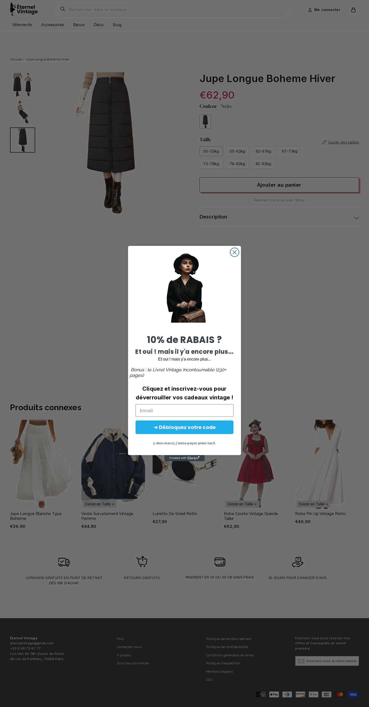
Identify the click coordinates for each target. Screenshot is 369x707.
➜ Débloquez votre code (185, 427)
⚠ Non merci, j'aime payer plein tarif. (184, 443)
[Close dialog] (234, 252)
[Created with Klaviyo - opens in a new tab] (184, 458)
